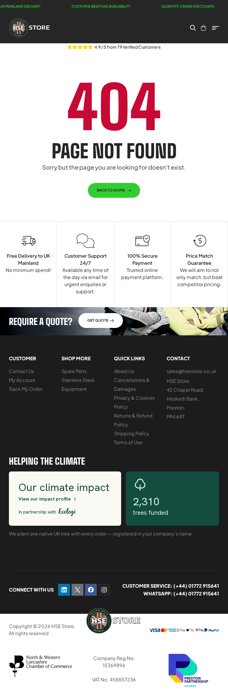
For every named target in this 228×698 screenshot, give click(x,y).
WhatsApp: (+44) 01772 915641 (181, 593)
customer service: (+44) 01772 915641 (170, 586)
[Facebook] (91, 590)
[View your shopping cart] (203, 28)
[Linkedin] (64, 590)
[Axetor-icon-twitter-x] (77, 590)
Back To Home (111, 190)
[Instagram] (104, 590)
